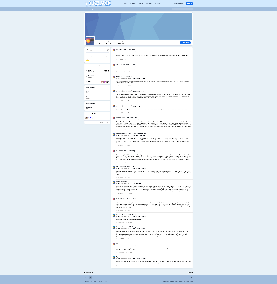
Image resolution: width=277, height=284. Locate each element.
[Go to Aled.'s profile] (105, 82)
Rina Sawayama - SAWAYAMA (124, 76)
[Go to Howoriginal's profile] (102, 82)
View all (107, 56)
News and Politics (137, 183)
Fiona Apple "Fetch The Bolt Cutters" (126, 166)
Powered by (186, 281)
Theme (86, 281)
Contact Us (100, 281)
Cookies (105, 281)
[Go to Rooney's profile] (103, 82)
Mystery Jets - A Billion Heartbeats (125, 49)
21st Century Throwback (139, 91)
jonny (119, 51)
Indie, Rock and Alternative (139, 51)
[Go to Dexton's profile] (106, 82)
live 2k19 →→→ (120, 243)
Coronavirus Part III (121, 181)
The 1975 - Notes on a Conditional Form (127, 64)
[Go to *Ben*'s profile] (108, 82)
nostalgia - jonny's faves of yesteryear (126, 90)
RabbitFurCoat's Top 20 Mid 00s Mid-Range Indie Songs (131, 133)
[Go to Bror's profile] (86, 118)
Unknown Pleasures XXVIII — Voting (126, 215)
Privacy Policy (93, 281)
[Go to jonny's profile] (114, 50)
